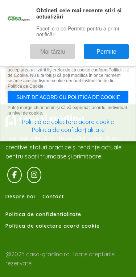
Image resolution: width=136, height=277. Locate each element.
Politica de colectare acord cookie (52, 226)
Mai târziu (67, 49)
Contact (53, 196)
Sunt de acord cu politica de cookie (68, 97)
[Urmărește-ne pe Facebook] (14, 175)
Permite (111, 49)
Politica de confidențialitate (68, 129)
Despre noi (20, 196)
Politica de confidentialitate (43, 214)
